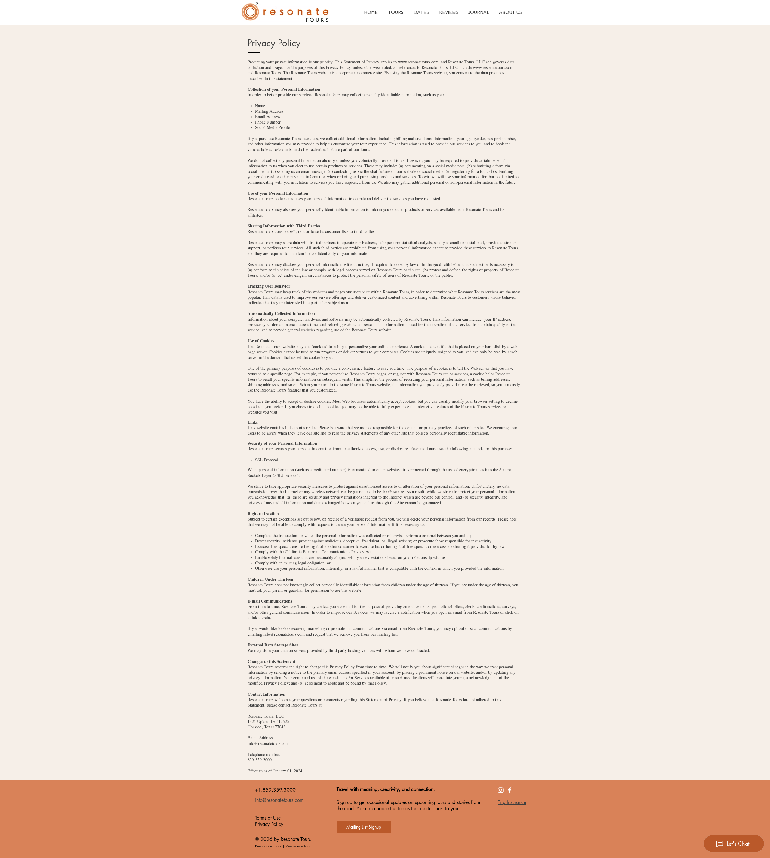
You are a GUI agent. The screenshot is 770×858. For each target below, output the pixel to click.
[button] (364, 827)
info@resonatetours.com (284, 634)
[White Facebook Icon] (509, 790)
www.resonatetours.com (418, 62)
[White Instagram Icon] (500, 790)
